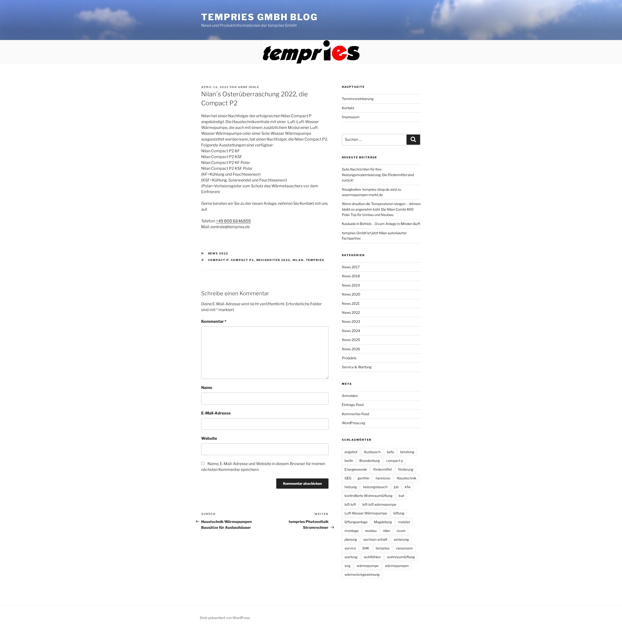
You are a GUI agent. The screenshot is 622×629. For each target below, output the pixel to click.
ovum (401, 531)
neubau (371, 531)
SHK (365, 548)
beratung (407, 452)
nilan (298, 260)
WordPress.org (353, 423)
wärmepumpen (397, 566)
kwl (401, 496)
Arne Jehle (248, 87)
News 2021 (351, 303)
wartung (351, 557)
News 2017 (351, 267)
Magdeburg (383, 522)
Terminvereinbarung (357, 99)
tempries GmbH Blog (259, 17)
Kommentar (213, 321)
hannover (383, 478)
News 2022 (218, 253)
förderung (405, 469)
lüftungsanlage (356, 522)
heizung (351, 487)
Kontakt (348, 108)
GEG (348, 478)
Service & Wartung (356, 367)
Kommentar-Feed (355, 414)
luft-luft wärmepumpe (379, 504)
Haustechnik (406, 478)
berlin (349, 460)
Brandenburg (369, 460)
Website (209, 438)
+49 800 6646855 (233, 221)
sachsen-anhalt (375, 539)
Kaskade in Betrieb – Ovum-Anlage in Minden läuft (381, 224)
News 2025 (351, 340)
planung (351, 539)
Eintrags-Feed (352, 405)
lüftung (398, 513)
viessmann (404, 548)
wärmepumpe (368, 566)
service (350, 548)
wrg (347, 566)
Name (206, 387)
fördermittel (382, 469)
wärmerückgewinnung (362, 574)
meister (404, 522)
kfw (408, 487)
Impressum (351, 117)
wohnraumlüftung (401, 557)
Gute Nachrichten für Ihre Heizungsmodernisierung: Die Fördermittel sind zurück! (378, 174)
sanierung (401, 539)
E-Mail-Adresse (216, 413)
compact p (218, 260)
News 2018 (351, 276)
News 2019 (351, 285)
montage (352, 531)
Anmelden (350, 396)
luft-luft (350, 504)
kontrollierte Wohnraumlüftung (368, 496)
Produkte (349, 358)
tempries (315, 260)
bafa (390, 452)
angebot (351, 452)
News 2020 (351, 294)
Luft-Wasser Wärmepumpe (366, 513)
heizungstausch (375, 487)
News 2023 (351, 321)
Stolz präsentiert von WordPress (225, 618)
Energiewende (356, 469)
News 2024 (351, 331)
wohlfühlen (372, 557)
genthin (363, 478)
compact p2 (242, 260)
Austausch (372, 452)
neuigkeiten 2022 (273, 260)
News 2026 (351, 349)
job (396, 487)
